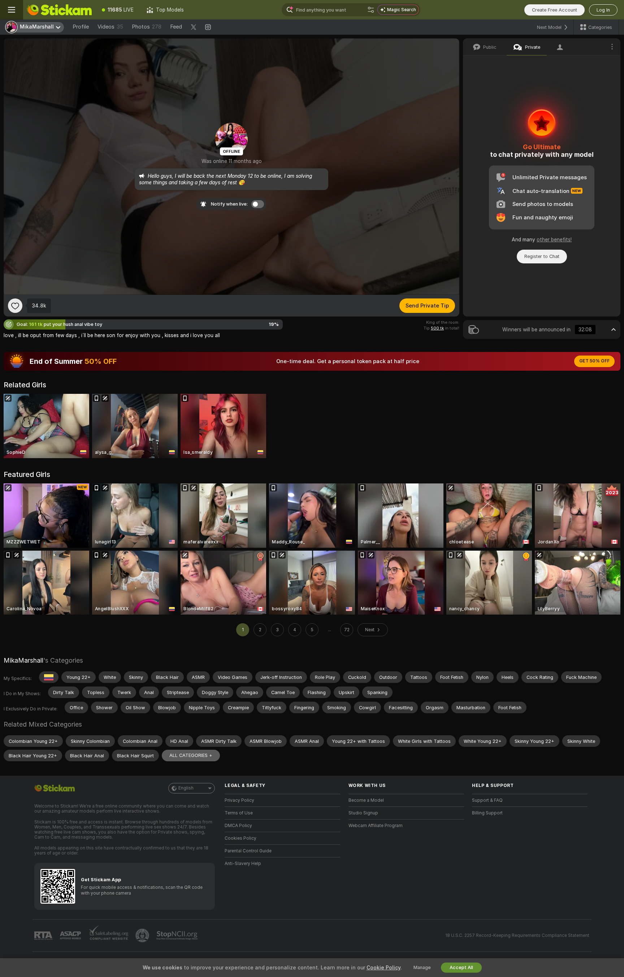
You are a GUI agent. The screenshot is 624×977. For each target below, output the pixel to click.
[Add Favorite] (15, 305)
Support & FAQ (487, 800)
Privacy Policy (239, 800)
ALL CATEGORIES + (190, 755)
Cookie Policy (383, 967)
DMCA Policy (238, 825)
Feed (176, 26)
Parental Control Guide (248, 850)
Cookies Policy (240, 838)
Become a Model (366, 800)
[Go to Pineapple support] (143, 935)
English (186, 788)
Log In (603, 10)
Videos (110, 26)
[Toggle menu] (11, 10)
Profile (81, 26)
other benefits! (554, 239)
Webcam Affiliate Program (375, 825)
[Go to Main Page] (59, 10)
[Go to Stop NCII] (177, 935)
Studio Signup (363, 812)
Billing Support (487, 812)
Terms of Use (239, 812)
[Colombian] (48, 677)
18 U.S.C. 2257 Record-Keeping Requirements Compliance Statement (517, 935)
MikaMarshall (23, 660)
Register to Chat (541, 256)
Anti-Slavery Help (243, 863)
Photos (146, 26)
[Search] (371, 10)
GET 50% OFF (594, 360)
